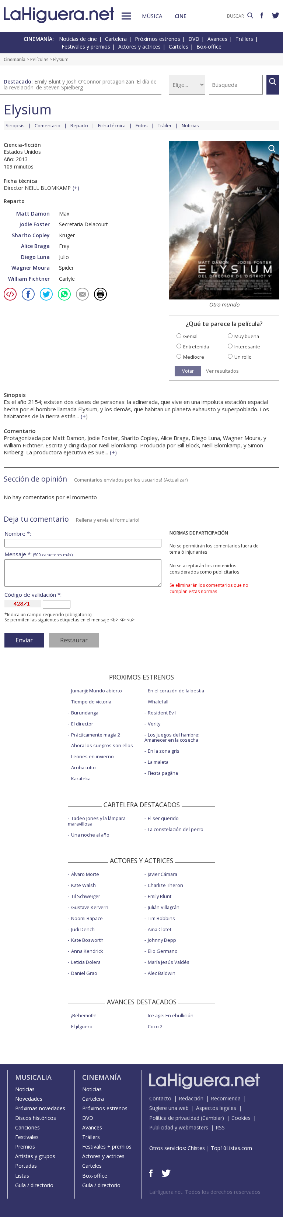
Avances (217, 38)
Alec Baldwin (161, 973)
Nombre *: (17, 534)
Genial (190, 336)
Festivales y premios (86, 46)
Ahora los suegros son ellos (102, 745)
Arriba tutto (83, 767)
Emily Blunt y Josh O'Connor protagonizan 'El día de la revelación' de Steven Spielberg (80, 84)
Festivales (27, 1136)
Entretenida (196, 347)
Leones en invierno (92, 756)
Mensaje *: (38, 554)
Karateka (81, 778)
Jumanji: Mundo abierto (96, 690)
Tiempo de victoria (91, 701)
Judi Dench (83, 929)
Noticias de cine (78, 38)
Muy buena (246, 336)
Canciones (27, 1127)
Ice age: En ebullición (170, 1015)
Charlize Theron (165, 885)
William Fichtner (29, 278)
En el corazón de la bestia (176, 690)
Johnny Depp (162, 940)
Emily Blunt (159, 896)
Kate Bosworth (87, 940)
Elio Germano (163, 951)
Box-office (208, 46)
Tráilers (244, 38)
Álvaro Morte (85, 874)
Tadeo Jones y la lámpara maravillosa (97, 821)
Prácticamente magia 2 (95, 734)
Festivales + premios (107, 1146)
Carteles (178, 46)
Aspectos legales (216, 1107)
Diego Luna (35, 256)
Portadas (26, 1165)
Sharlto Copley (31, 235)
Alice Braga (35, 245)
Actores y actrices (139, 46)
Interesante (247, 347)
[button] (126, 16)
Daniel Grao (84, 973)
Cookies (241, 1117)
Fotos (142, 125)
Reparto (79, 125)
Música (152, 15)
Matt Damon (33, 213)
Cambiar (212, 1117)
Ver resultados (222, 371)
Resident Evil (162, 712)
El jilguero (81, 1026)
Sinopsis (15, 125)
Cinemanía (14, 59)
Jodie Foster (34, 224)
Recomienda (226, 1098)
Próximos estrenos (157, 38)
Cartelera (116, 38)
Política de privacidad (174, 1117)
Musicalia (33, 1077)
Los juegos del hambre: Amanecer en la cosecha (171, 737)
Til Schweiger (85, 896)
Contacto (160, 1098)
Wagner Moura (30, 267)
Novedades (28, 1098)
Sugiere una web (169, 1107)
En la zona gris (163, 751)
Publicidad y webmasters (178, 1127)
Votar (188, 371)
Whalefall (158, 701)
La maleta (158, 762)
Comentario (47, 125)
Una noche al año (90, 834)
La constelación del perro (175, 829)
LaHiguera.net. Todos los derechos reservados (205, 1191)
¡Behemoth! (84, 1015)
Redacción (191, 1098)
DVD (193, 38)
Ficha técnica (112, 125)
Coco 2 (155, 1026)
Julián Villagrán (163, 907)
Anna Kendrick (87, 951)
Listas (22, 1175)
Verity (154, 723)
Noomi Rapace (87, 918)
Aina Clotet (159, 929)
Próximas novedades (40, 1108)
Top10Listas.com (231, 1148)
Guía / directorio (34, 1185)
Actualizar (175, 479)
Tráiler (165, 125)
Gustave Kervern (89, 907)
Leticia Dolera (86, 962)
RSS (220, 1127)
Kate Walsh (83, 885)
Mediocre (193, 357)
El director (82, 723)
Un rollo (243, 357)
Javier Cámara (162, 874)
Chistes (196, 1148)
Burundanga (84, 712)
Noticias (190, 125)
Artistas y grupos (35, 1156)
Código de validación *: (33, 595)
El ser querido (163, 818)
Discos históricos (35, 1117)
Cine (180, 15)
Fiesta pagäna (163, 773)
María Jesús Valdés (168, 962)
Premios (25, 1146)
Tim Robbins (161, 918)
